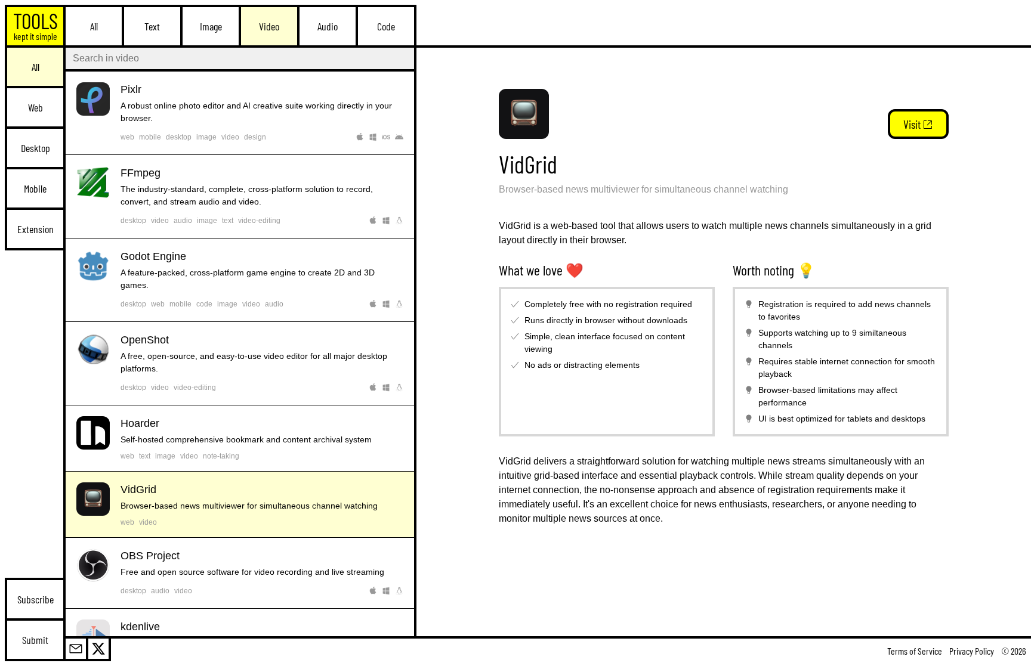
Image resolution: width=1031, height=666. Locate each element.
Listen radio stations (240, 573)
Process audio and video (240, 196)
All (94, 26)
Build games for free (240, 279)
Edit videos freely (240, 363)
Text (152, 26)
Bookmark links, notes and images (240, 438)
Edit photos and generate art (240, 113)
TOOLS (35, 25)
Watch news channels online (240, 504)
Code (386, 26)
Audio (327, 26)
